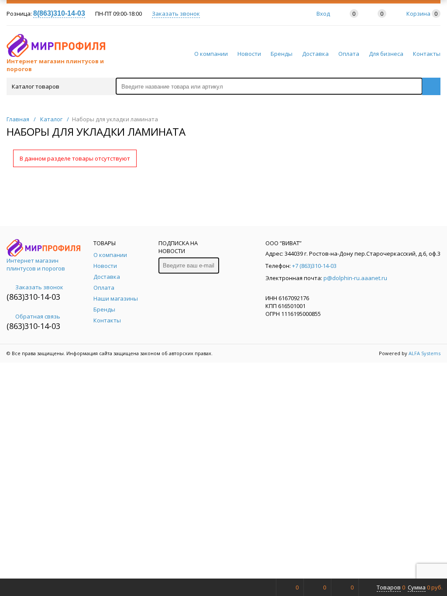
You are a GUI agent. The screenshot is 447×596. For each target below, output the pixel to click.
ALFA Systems (424, 353)
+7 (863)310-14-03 (314, 266)
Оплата (348, 54)
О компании (211, 54)
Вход (323, 13)
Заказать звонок (176, 13)
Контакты (426, 54)
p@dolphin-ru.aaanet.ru (355, 278)
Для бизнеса (386, 54)
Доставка (315, 54)
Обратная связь (37, 316)
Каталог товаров (35, 86)
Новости (249, 54)
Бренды (281, 54)
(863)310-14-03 (33, 296)
